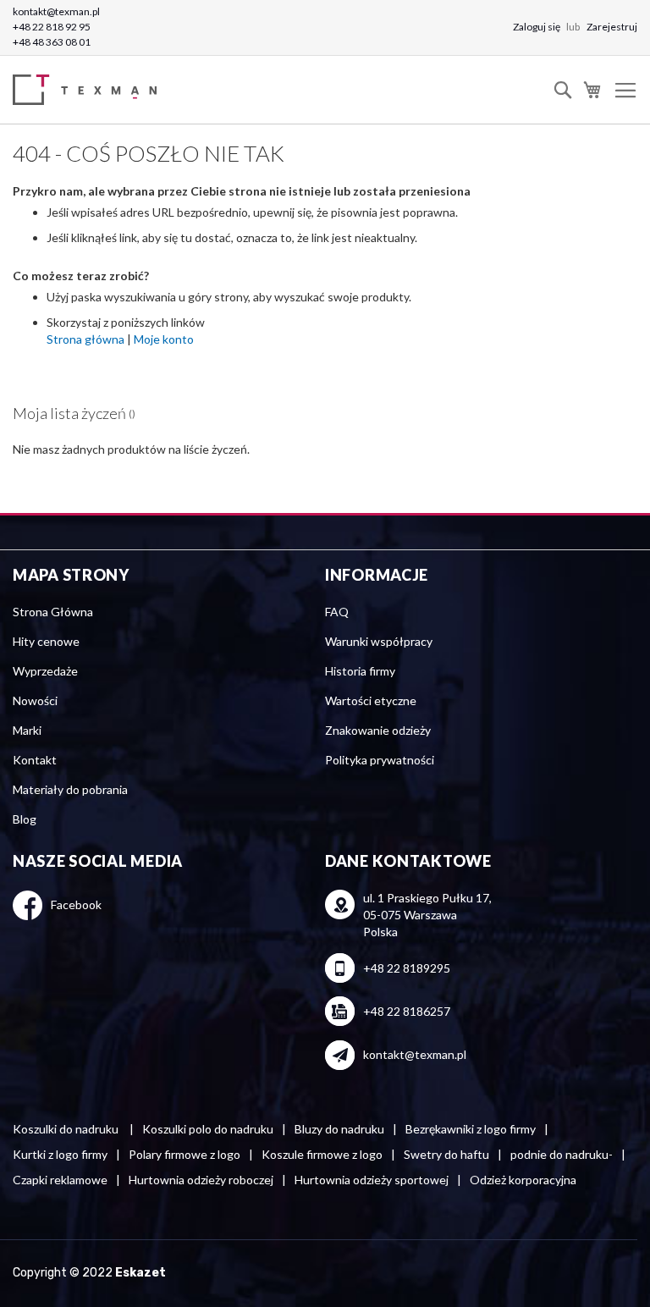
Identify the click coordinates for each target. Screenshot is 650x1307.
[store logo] (89, 90)
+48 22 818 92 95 (52, 26)
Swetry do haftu (446, 1154)
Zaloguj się (537, 26)
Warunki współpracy (378, 641)
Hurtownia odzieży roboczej (201, 1179)
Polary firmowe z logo (184, 1154)
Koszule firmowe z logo (322, 1154)
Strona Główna (53, 611)
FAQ (337, 611)
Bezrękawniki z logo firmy (470, 1129)
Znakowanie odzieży (378, 730)
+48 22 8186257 (406, 1011)
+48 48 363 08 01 (52, 42)
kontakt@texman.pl (56, 11)
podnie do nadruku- (561, 1154)
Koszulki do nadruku (67, 1129)
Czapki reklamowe (60, 1179)
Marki (27, 730)
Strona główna (85, 339)
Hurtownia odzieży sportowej (372, 1179)
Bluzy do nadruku (339, 1129)
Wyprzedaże (45, 671)
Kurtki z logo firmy (60, 1154)
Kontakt (35, 760)
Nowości (35, 700)
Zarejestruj (612, 26)
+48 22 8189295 (406, 968)
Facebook (76, 904)
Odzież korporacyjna (523, 1179)
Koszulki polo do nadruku (207, 1129)
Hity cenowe (46, 641)
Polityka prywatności (379, 760)
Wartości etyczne (370, 700)
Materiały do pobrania (70, 789)
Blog (24, 819)
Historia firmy (360, 671)
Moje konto (164, 339)
